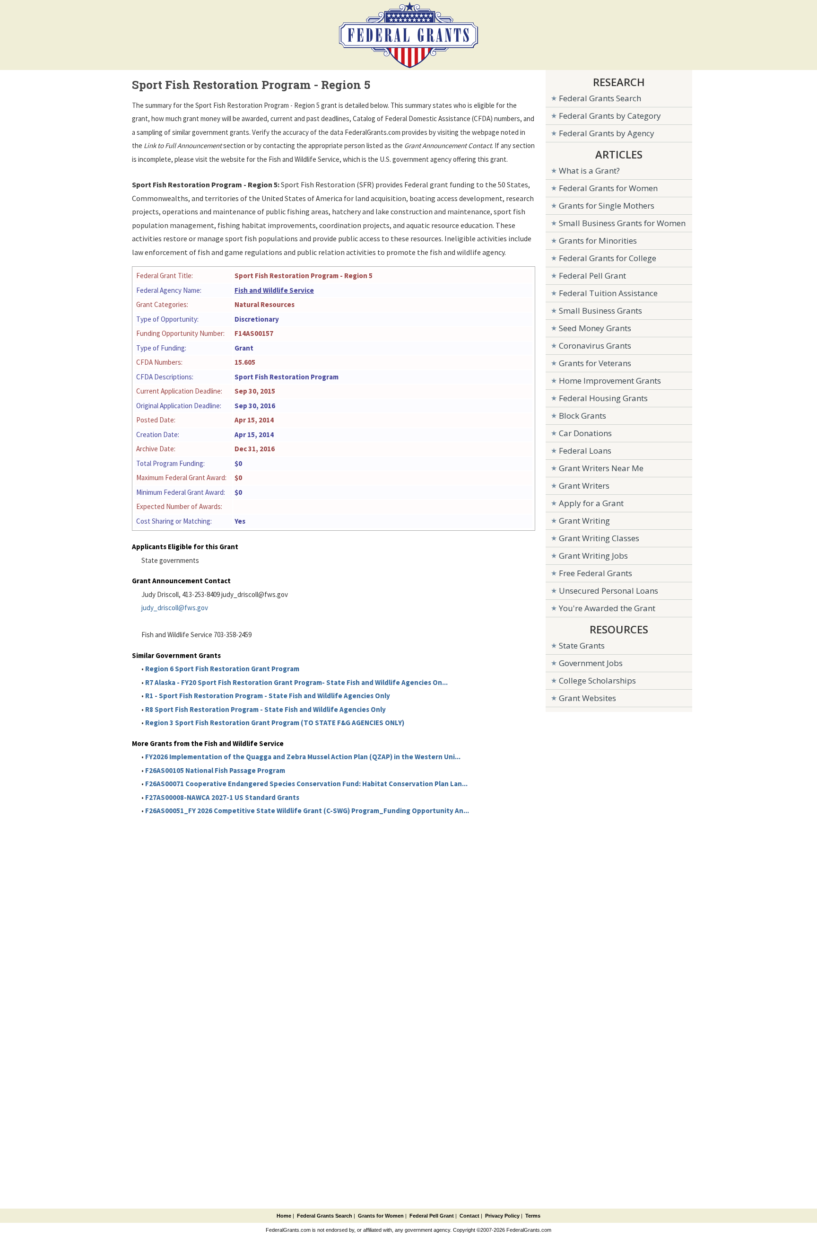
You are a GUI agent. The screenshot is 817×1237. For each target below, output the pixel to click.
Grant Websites (587, 698)
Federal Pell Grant (592, 275)
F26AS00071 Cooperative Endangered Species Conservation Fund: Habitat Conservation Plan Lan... (306, 783)
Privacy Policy (502, 1216)
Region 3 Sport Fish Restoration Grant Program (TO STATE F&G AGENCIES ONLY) (274, 722)
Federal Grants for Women (608, 188)
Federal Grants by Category (610, 115)
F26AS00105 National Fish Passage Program (215, 770)
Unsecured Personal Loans (608, 590)
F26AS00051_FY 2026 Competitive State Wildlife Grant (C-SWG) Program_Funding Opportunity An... (307, 810)
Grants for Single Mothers (606, 205)
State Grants (582, 645)
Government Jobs (591, 663)
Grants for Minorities (598, 240)
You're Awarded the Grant (607, 608)
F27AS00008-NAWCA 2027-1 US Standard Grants (222, 797)
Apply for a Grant (591, 503)
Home (284, 1216)
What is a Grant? (589, 170)
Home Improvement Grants (610, 380)
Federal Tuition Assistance (608, 293)
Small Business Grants (600, 310)
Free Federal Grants (595, 573)
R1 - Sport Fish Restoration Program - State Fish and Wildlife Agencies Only (267, 695)
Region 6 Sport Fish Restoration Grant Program (222, 668)
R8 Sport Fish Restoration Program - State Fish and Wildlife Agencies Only (265, 709)
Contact (469, 1216)
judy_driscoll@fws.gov (174, 607)
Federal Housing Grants (603, 398)
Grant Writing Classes (599, 538)
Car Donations (585, 433)
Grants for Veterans (595, 363)
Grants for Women (381, 1216)
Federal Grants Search (600, 98)
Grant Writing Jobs (593, 555)
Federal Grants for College (607, 258)
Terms (532, 1216)
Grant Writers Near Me (601, 468)
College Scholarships (597, 680)
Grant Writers (584, 485)
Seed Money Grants (595, 328)
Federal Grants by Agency (606, 133)
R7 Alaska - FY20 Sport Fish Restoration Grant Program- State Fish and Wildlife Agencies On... (296, 682)
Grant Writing (584, 520)
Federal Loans (585, 450)
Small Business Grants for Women (622, 223)
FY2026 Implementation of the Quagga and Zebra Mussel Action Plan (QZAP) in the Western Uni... (303, 756)
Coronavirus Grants (595, 345)
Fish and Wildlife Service (274, 290)
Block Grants (582, 415)
